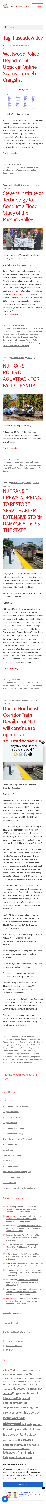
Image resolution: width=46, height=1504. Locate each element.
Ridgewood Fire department (14, 1128)
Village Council (9, 1062)
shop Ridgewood (36, 1059)
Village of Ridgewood (24, 1062)
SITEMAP (9, 1350)
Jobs (34, 1381)
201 (14, 1039)
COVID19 (24, 1378)
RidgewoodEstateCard (15, 1407)
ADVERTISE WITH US (14, 1346)
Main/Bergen (34, 1039)
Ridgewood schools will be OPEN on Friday (16, 1449)
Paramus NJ (25, 1384)
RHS (10, 1389)
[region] (23, 1482)
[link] (16, 294)
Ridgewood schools (26, 1445)
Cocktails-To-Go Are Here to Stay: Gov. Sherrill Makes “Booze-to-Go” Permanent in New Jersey (24, 1237)
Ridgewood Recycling (10, 1440)
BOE (25, 1374)
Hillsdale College (9, 1182)
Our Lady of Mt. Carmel (12, 1155)
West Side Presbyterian (12, 1161)
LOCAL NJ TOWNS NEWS (15, 1341)
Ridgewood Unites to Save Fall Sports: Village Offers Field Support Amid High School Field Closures (24, 1228)
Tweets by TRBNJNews (12, 1313)
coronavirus (8, 1378)
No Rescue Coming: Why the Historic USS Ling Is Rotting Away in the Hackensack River (24, 1264)
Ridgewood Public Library (13, 1133)
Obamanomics (16, 1384)
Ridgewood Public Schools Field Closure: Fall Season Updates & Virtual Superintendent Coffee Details (21, 1209)
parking (33, 1384)
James (29, 45)
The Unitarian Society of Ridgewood (17, 1139)
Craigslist (11, 167)
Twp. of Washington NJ (20, 325)
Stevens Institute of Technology (16, 346)
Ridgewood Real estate (19, 1434)
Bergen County (21, 1370)
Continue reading (10, 153)
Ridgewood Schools (22, 1056)
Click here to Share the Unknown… (17, 1332)
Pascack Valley (27, 167)
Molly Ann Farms (9, 1101)
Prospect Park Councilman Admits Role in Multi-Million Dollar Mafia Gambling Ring (22, 1282)
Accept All (23, 1484)
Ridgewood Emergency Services (15, 1048)
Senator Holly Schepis (30, 343)
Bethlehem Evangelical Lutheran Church (19, 1188)
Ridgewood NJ (8, 1053)
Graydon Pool (13, 1382)
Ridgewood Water (21, 1059)
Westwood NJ (16, 164)
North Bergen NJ (28, 1036)
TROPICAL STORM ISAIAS (29, 688)
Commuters (15, 459)
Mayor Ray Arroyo (18, 340)
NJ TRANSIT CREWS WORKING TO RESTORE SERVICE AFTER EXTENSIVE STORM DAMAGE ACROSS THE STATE (23, 510)
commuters (16, 1036)
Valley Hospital (9, 1150)
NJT (29, 682)
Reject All (23, 1498)
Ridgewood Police (22, 1053)
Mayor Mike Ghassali (20, 337)
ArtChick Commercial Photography (17, 1172)
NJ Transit (12, 468)
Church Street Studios (12, 1177)
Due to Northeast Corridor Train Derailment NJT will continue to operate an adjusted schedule (22, 724)
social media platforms (12, 170)
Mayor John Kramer (24, 331)
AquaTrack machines (15, 462)
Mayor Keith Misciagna (19, 334)
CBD (29, 1374)
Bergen (10, 682)
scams (36, 167)
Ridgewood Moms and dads (24, 1051)
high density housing (25, 1382)
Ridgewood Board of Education (30, 1045)
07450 (9, 1039)
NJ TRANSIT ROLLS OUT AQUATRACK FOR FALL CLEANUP (21, 375)
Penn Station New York (24, 1042)
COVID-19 (18, 1378)
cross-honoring (22, 1039)
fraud (18, 167)
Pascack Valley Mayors (12, 343)
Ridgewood (12, 1045)
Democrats (33, 1378)
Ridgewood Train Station (19, 685)
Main (16, 682)
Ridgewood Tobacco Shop (13, 1166)
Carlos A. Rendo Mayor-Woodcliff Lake (22, 328)
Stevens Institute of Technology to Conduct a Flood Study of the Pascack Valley (23, 206)
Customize (23, 1491)
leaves (22, 465)
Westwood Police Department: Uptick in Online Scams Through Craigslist (21, 66)
